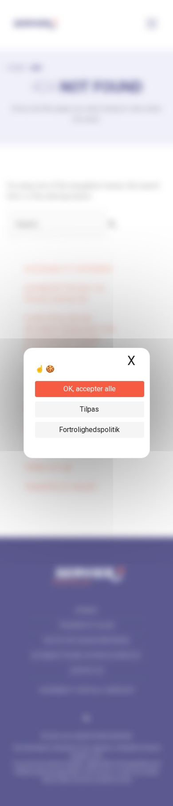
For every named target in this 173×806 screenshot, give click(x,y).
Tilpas (89, 409)
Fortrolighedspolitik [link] (89, 429)
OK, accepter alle (89, 389)
